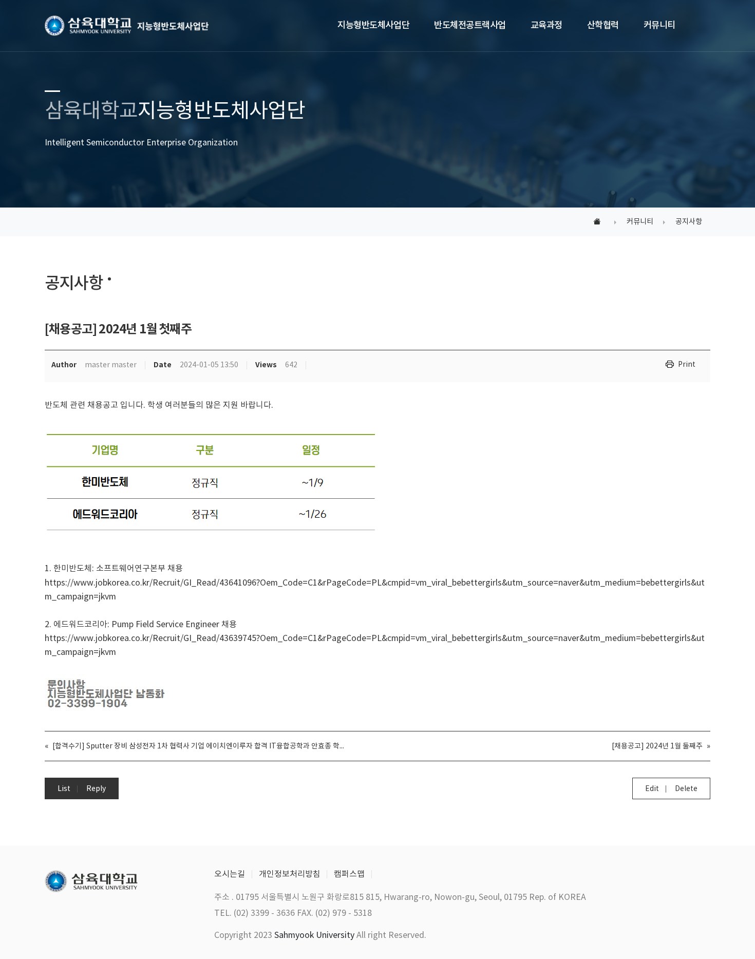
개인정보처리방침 (289, 874)
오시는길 (229, 874)
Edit (652, 789)
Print (686, 365)
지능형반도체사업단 (373, 25)
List (64, 789)
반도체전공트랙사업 (470, 25)
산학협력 (603, 25)
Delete (686, 789)
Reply (96, 789)
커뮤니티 (659, 25)
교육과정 (546, 25)
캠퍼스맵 (349, 874)
